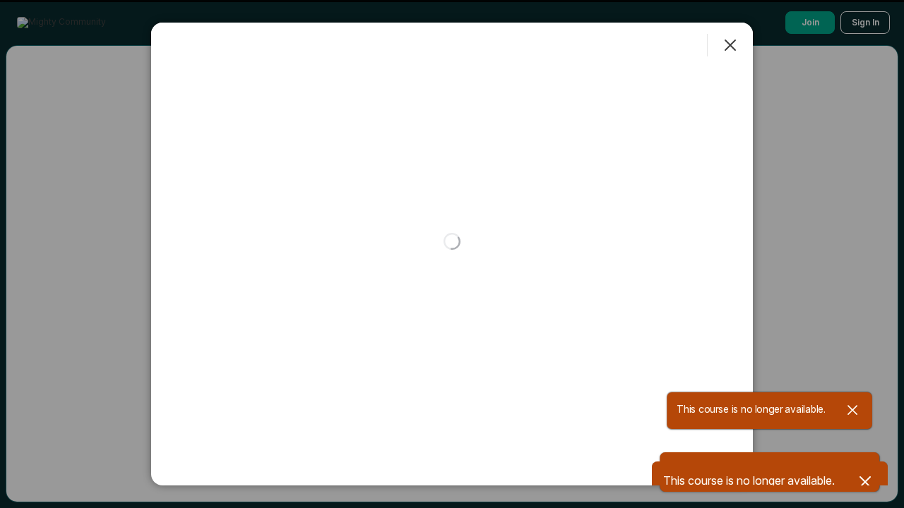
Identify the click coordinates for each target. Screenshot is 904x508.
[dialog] (452, 254)
